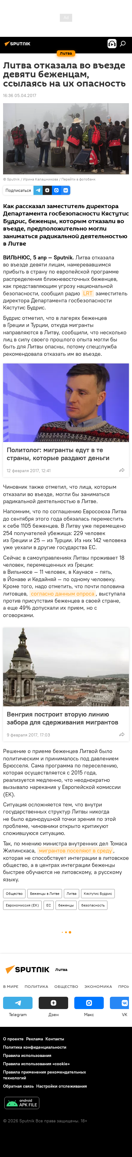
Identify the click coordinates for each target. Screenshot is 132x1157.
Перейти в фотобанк (78, 179)
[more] (122, 470)
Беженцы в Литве (44, 893)
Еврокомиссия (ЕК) (22, 905)
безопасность (93, 905)
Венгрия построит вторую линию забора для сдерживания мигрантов (62, 718)
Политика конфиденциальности (34, 1047)
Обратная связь (18, 1086)
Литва (71, 893)
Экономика (98, 986)
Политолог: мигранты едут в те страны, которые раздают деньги (58, 454)
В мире (10, 986)
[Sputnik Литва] (18, 46)
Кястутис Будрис (98, 893)
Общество (14, 893)
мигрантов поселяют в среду (75, 850)
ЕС (48, 905)
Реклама (34, 1039)
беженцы (66, 905)
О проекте (13, 1039)
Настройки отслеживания (61, 1086)
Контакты (54, 1039)
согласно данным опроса (62, 593)
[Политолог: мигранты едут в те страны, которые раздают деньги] (66, 402)
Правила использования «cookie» (36, 1063)
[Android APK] (22, 1104)
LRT (87, 293)
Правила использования (27, 1055)
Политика (36, 986)
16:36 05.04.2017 (19, 95)
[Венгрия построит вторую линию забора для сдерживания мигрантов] (66, 667)
